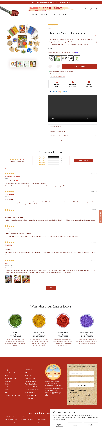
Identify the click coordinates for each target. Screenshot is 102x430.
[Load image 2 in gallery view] (20, 64)
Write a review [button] (83, 160)
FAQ (26, 372)
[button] (86, 9)
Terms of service (41, 419)
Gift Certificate (10, 372)
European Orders (30, 378)
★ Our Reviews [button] (100, 217)
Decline (91, 425)
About (7, 375)
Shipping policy (11, 422)
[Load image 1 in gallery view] (14, 64)
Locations (8, 381)
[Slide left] (8, 64)
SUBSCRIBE (82, 385)
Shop (6, 370)
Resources (28, 375)
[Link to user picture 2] (17, 279)
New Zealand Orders (32, 387)
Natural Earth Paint (14, 417)
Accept (75, 425)
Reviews (7, 384)
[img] (9, 173)
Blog (6, 392)
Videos (7, 390)
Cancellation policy (34, 422)
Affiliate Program (30, 395)
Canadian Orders (30, 381)
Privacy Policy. (60, 419)
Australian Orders (31, 384)
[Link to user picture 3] (26, 279)
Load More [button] (51, 288)
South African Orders (32, 390)
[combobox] (81, 373)
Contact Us (28, 370)
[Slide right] (38, 64)
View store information (57, 76)
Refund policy (22, 419)
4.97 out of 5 (23, 159)
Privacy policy (31, 419)
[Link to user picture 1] (8, 279)
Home (50, 28)
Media (7, 387)
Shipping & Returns (11, 378)
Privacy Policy (30, 398)
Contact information (22, 422)
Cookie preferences (46, 422)
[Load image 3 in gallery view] (26, 64)
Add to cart (79, 66)
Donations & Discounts (12, 395)
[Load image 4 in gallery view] (33, 64)
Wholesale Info (30, 392)
